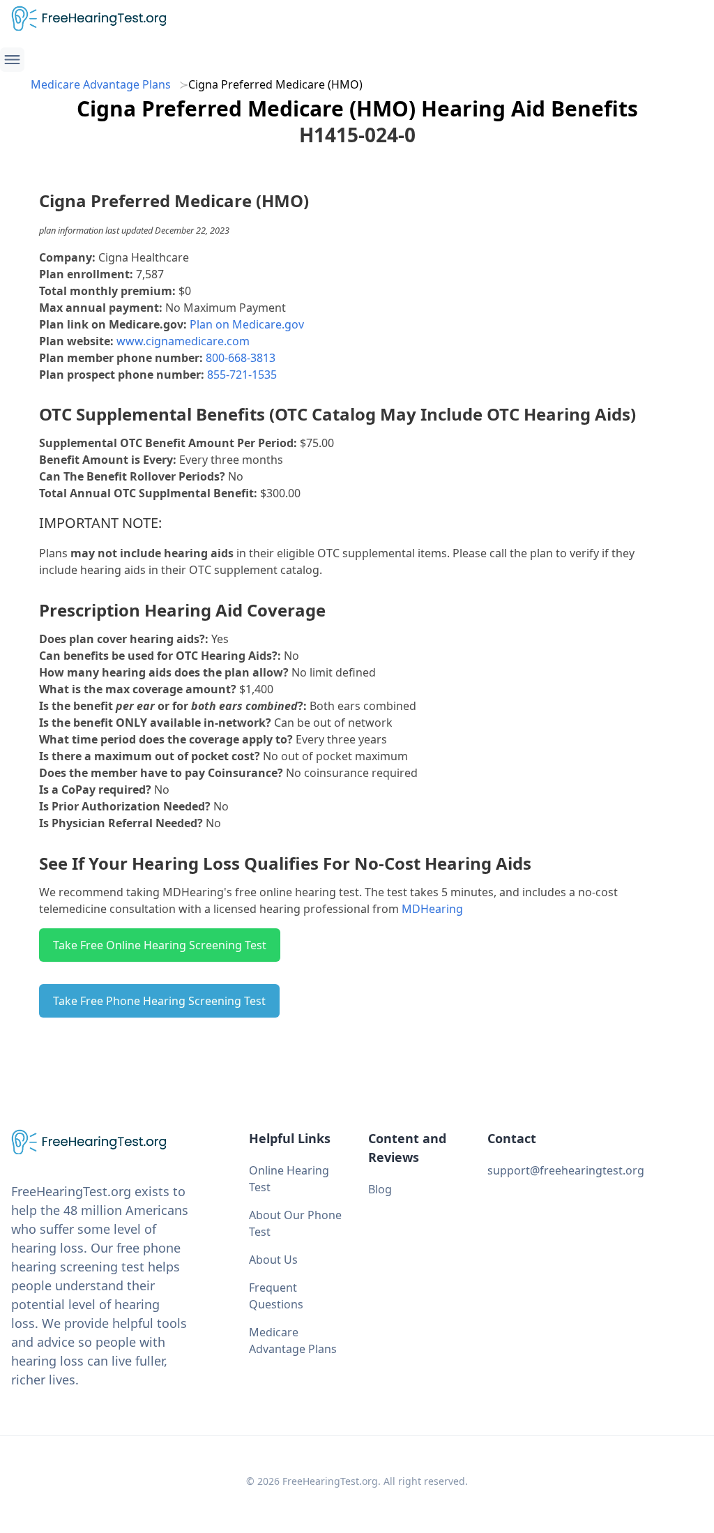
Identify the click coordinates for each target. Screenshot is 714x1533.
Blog (380, 1189)
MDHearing (432, 908)
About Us (273, 1259)
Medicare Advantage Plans (101, 84)
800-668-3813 (240, 357)
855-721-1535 (242, 374)
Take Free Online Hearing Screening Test (159, 945)
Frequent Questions (276, 1296)
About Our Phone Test (295, 1223)
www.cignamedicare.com (183, 341)
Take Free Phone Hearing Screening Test (159, 1001)
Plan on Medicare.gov (247, 324)
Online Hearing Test (289, 1179)
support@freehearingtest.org (565, 1170)
